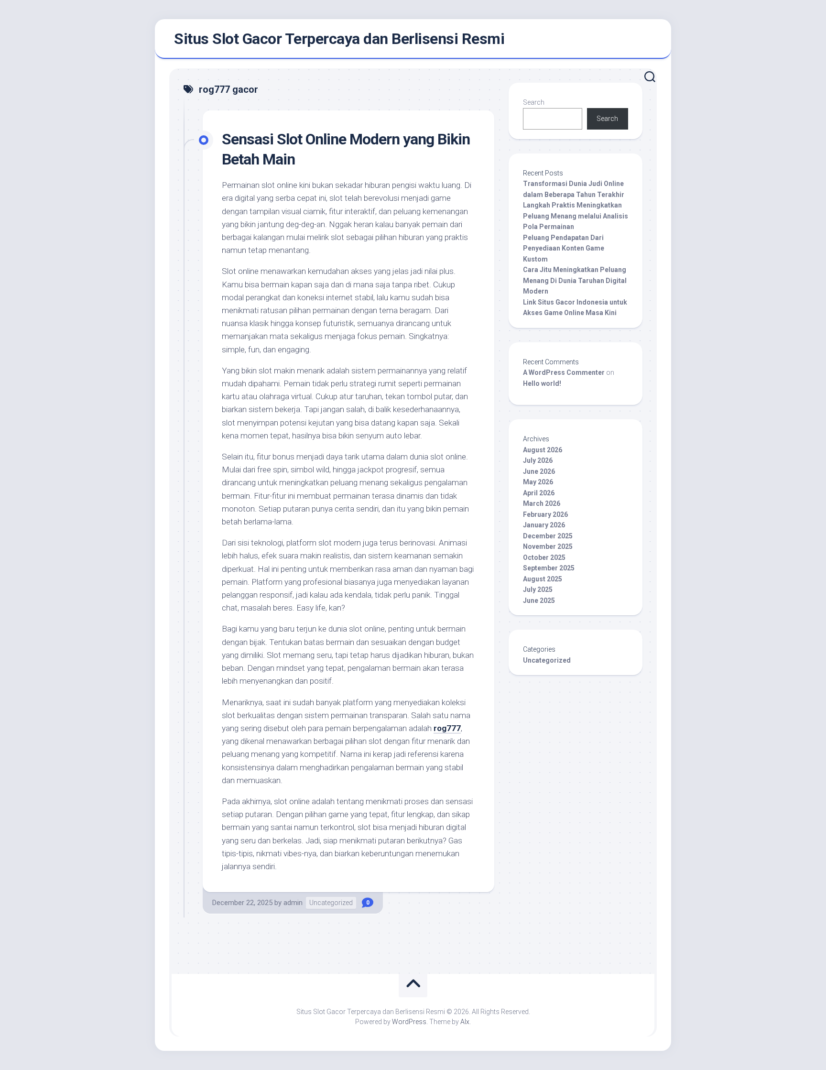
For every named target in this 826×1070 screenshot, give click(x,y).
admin (293, 902)
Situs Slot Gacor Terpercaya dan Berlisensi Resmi (339, 39)
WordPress (409, 1022)
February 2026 (545, 514)
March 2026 (541, 503)
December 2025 (548, 536)
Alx (464, 1022)
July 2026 (538, 460)
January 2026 (544, 525)
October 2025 (544, 557)
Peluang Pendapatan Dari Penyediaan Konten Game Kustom (563, 248)
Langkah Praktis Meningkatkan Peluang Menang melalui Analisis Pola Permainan (575, 215)
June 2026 (539, 471)
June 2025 (539, 600)
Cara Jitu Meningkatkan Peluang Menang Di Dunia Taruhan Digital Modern (575, 280)
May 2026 (538, 482)
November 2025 (548, 546)
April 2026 (538, 493)
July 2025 (538, 589)
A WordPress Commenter (564, 372)
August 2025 (542, 579)
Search (533, 102)
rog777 (447, 728)
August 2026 (542, 450)
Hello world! (542, 383)
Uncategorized (331, 902)
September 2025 (549, 568)
